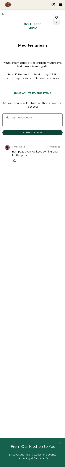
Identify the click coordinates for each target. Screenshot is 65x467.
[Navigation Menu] (60, 4)
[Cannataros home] (16, 4)
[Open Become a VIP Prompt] (32, 464)
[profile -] (53, 4)
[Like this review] (15, 160)
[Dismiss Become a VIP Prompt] (60, 442)
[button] (3, 14)
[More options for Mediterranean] (56, 17)
